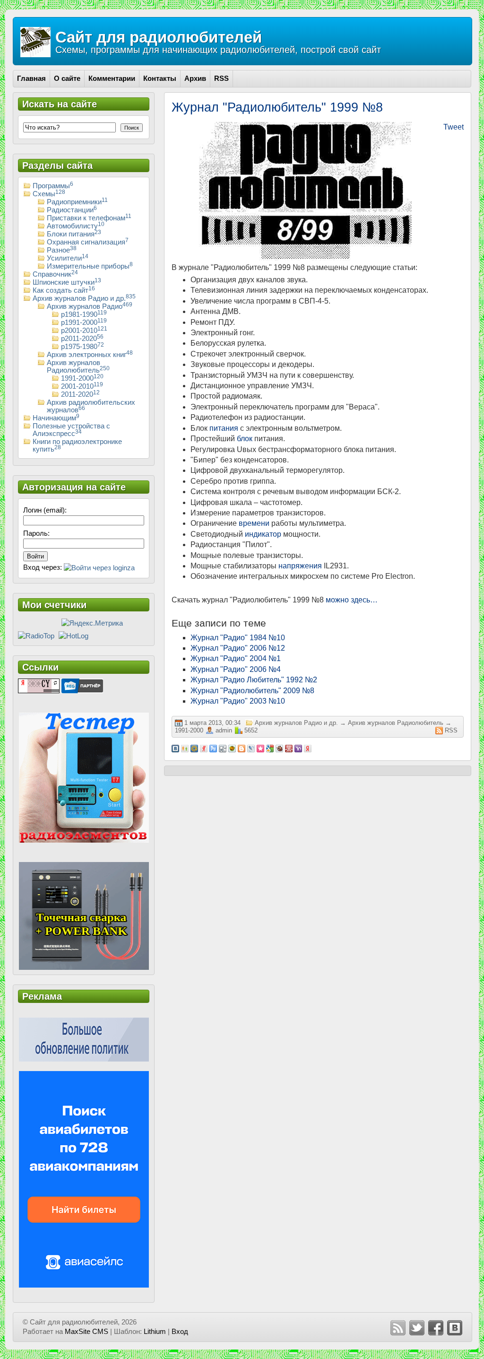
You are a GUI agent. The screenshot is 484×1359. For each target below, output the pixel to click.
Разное (62, 250)
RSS (451, 730)
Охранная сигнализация (88, 242)
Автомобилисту (75, 226)
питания (223, 428)
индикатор (263, 534)
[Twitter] (416, 1327)
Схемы (49, 194)
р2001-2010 (84, 330)
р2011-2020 (82, 338)
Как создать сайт (64, 290)
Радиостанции (72, 210)
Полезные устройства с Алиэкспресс (71, 429)
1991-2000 (189, 730)
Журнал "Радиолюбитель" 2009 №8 (252, 691)
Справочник (55, 274)
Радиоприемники (77, 202)
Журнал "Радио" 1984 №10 (237, 638)
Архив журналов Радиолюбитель (395, 722)
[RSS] (398, 1327)
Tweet (453, 127)
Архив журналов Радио (89, 306)
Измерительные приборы (90, 266)
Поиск (131, 128)
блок (244, 439)
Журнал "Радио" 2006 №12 (237, 648)
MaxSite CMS (86, 1331)
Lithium (155, 1331)
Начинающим (56, 418)
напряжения (300, 566)
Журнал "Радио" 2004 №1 (235, 658)
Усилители (67, 258)
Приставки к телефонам (89, 218)
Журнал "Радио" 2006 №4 (235, 669)
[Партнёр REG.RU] (82, 685)
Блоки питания (74, 234)
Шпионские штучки (67, 282)
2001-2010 (82, 386)
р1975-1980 (82, 346)
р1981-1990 (84, 314)
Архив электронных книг (90, 354)
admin (224, 730)
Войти (35, 556)
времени (254, 523)
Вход (180, 1331)
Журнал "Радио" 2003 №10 (237, 701)
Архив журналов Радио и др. (296, 722)
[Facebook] (435, 1327)
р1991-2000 (84, 322)
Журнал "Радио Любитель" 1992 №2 (253, 680)
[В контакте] (454, 1327)
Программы (53, 186)
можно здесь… (352, 600)
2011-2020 (80, 394)
